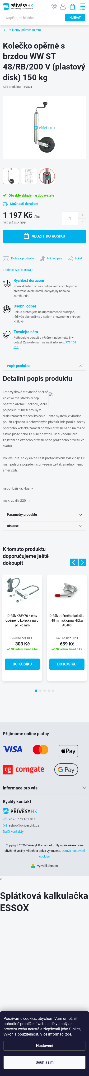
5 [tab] (53, 690)
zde (68, 1034)
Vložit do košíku (48, 236)
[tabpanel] (22, 628)
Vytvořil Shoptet (47, 866)
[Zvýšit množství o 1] (82, 215)
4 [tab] (49, 690)
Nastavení (44, 1045)
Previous (74, 562)
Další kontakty (13, 831)
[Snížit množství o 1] (82, 221)
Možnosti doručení (24, 204)
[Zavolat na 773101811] (54, 7)
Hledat (75, 17)
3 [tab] (44, 690)
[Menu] (82, 6)
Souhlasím (45, 1062)
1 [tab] (36, 690)
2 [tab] (40, 690)
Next (82, 562)
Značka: (18, 270)
